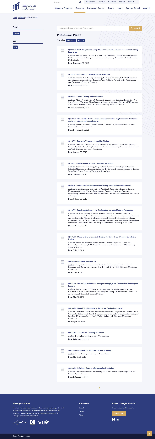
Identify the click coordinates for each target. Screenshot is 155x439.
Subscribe (119, 413)
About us (101, 2)
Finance (16, 33)
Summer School (133, 8)
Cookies (81, 411)
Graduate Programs (63, 8)
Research (80, 8)
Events (111, 8)
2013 (15, 47)
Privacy (81, 415)
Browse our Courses (96, 8)
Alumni (146, 8)
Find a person (90, 2)
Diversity (81, 408)
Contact (122, 2)
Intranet (131, 2)
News (120, 8)
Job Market (112, 2)
